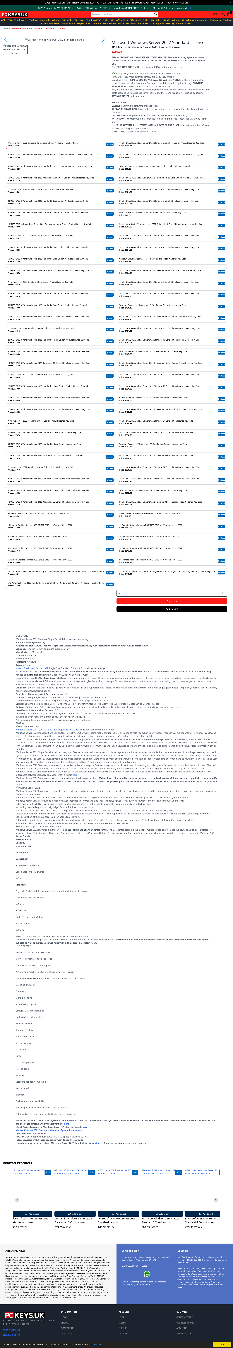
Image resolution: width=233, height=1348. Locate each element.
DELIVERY (123, 1333)
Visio (89, 23)
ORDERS (123, 1328)
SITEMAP (65, 1323)
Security (170, 23)
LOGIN (122, 1317)
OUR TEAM (66, 1333)
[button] (103, 40)
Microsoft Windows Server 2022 (32, 668)
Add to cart (34, 1214)
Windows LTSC (94, 20)
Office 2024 (7, 20)
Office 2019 (109, 20)
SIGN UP (123, 1323)
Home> (8, 28)
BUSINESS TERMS (185, 1323)
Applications (69, 23)
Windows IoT (59, 20)
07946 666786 (11, 1330)
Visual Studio (129, 23)
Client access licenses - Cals (107, 23)
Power (188, 23)
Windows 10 (178, 20)
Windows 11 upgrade (40, 20)
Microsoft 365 (163, 20)
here (148, 8)
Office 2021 (73, 20)
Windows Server (52, 23)
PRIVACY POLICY (184, 1333)
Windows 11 (20, 20)
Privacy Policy (94, 1344)
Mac (82, 20)
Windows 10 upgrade (197, 20)
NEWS (64, 1317)
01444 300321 (11, 1335)
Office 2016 (122, 20)
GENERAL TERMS (184, 1317)
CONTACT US (67, 1328)
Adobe (179, 23)
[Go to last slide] (17, 1200)
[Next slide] (216, 1200)
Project (81, 23)
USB (152, 23)
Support (160, 23)
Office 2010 (149, 20)
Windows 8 (215, 20)
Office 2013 (136, 20)
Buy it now (172, 601)
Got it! (222, 1344)
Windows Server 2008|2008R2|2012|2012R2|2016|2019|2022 (47, 729)
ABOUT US (181, 1328)
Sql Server (143, 23)
